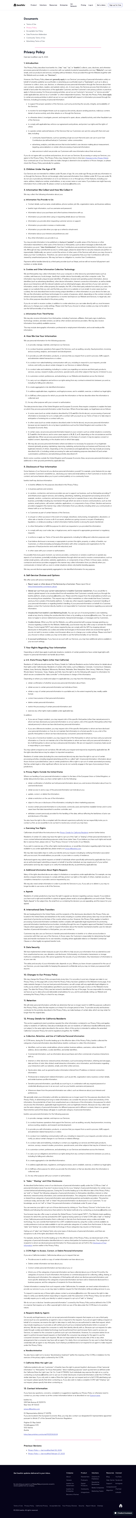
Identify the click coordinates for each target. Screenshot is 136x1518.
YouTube (118, 1477)
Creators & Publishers (95, 1478)
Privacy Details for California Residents (74, 832)
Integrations (85, 1492)
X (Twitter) (118, 1488)
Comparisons (110, 1487)
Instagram (118, 1483)
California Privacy (42, 1506)
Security (81, 1506)
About (68, 1477)
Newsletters (85, 1477)
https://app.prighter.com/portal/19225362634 (41, 1434)
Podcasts (84, 1480)
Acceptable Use (55, 1506)
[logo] (19, 5)
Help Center (110, 1480)
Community (85, 1489)
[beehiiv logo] (120, 1505)
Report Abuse (91, 1506)
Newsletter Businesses (95, 1483)
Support (109, 1483)
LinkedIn (118, 1492)
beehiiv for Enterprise (70, 1490)
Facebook (118, 1480)
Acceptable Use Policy (34, 31)
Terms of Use (31, 24)
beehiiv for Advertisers (70, 1484)
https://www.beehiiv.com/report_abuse (42, 586)
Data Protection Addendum (36, 34)
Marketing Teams (97, 1491)
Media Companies (98, 1488)
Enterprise (63, 5)
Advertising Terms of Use (35, 41)
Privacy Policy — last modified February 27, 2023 (46, 1453)
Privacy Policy (31, 28)
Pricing (83, 5)
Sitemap (100, 1506)
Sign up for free (115, 5)
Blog (108, 1477)
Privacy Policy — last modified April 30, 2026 (45, 1450)
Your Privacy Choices (69, 1506)
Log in (91, 5)
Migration (109, 1490)
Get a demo (101, 5)
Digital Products (84, 1484)
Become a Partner (72, 1494)
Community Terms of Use (35, 38)
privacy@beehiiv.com (73, 848)
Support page (95, 1395)
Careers (69, 1480)
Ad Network (73, 5)
